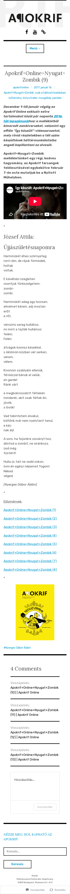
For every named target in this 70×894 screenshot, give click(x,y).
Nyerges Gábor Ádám (18, 647)
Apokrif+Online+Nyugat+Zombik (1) (30, 510)
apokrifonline (21, 87)
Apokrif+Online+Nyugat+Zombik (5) (30, 544)
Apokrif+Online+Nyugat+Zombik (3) (30, 527)
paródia (56, 98)
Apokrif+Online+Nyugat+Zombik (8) (30, 569)
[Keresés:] (35, 851)
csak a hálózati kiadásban (50, 92)
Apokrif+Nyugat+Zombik (19, 92)
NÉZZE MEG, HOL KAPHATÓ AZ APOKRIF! (28, 836)
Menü (34, 48)
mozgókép (45, 98)
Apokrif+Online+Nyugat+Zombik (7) (30, 561)
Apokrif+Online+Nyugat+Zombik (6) (30, 552)
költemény (15, 98)
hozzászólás (44, 806)
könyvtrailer (30, 98)
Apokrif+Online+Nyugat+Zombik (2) (30, 518)
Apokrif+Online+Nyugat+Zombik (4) (30, 535)
